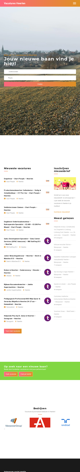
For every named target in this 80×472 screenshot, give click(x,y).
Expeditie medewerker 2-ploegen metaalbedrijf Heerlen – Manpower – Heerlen (65, 259)
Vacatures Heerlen (14, 3)
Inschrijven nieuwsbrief (62, 212)
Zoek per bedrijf (25, 374)
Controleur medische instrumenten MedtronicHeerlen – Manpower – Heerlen (65, 299)
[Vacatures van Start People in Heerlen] (64, 422)
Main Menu (74, 3)
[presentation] (4, 428)
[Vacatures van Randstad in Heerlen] (40, 422)
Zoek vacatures (11, 374)
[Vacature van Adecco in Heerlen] (14, 422)
